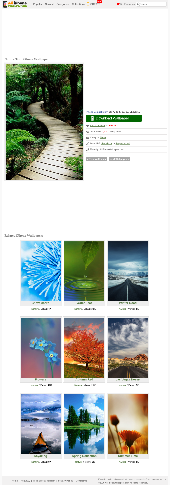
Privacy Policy (65, 481)
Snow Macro (40, 303)
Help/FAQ (25, 481)
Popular (37, 4)
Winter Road (128, 303)
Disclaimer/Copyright (44, 481)
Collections (78, 4)
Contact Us (81, 481)
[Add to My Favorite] (87, 125)
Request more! (123, 143)
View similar (106, 143)
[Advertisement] (86, 33)
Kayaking (40, 456)
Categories (62, 4)
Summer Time (128, 456)
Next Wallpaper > (119, 159)
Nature (103, 137)
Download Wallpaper (112, 118)
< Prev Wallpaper (96, 159)
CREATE (95, 3)
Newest (49, 4)
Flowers (40, 379)
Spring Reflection (84, 456)
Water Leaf (84, 303)
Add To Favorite (97, 125)
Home (15, 481)
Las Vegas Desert (128, 379)
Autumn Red (84, 379)
